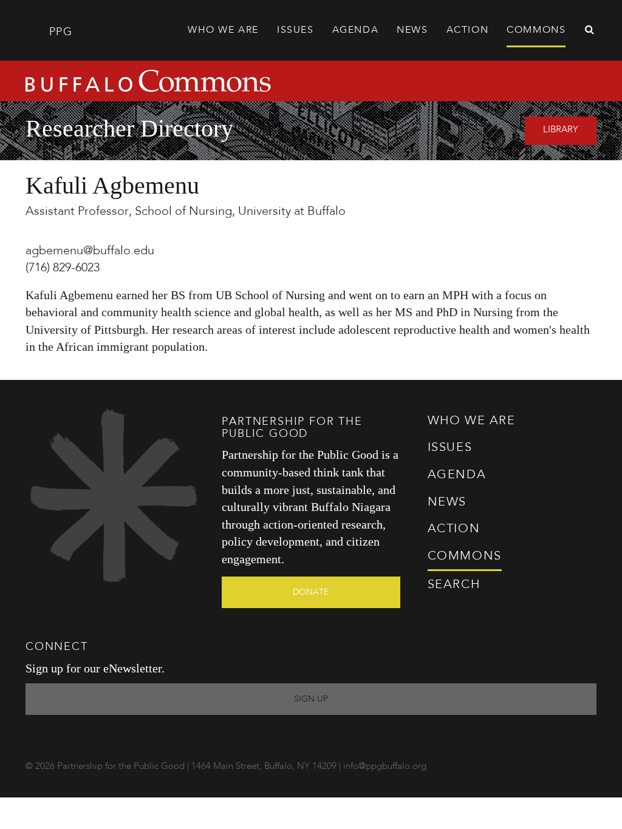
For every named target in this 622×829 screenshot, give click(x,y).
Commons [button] (536, 30)
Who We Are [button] (223, 30)
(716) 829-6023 (63, 268)
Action (454, 529)
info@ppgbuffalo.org (384, 766)
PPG (58, 32)
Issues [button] (295, 30)
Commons (465, 556)
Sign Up (311, 699)
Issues (450, 448)
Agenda (355, 30)
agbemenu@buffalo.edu (90, 251)
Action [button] (467, 30)
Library (560, 130)
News (412, 30)
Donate (311, 592)
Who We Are (472, 421)
